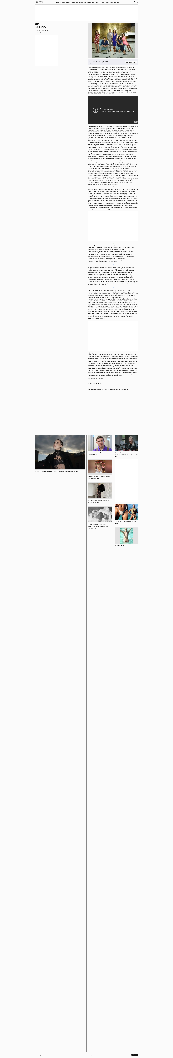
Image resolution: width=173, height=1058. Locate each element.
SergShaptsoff (97, 383)
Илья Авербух (60, 2)
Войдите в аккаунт (97, 389)
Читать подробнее (105, 1055)
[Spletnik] (39, 2)
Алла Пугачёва (99, 2)
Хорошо (135, 1055)
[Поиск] (134, 2)
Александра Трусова (112, 2)
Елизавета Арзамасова (86, 2)
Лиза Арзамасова (72, 2)
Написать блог (131, 62)
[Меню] (137, 2)
